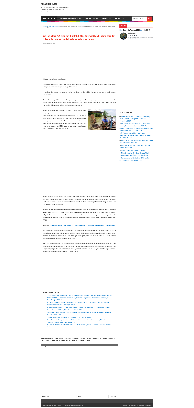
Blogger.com (148, 405)
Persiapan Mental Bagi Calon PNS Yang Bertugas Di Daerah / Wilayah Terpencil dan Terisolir (83, 225)
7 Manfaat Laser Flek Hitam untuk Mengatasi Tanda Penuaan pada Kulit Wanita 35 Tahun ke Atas (135, 135)
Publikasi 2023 (119, 18)
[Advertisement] (79, 61)
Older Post (113, 396)
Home (80, 396)
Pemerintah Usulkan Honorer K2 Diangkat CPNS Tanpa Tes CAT (69, 317)
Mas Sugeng (134, 405)
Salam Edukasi (49, 4)
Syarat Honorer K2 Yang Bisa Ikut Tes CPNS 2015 (64, 310)
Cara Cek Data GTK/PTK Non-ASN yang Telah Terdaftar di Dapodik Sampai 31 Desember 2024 (134, 119)
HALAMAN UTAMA (49, 18)
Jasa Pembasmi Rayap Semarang (133, 150)
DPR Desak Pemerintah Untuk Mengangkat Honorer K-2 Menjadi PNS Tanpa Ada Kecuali (78, 307)
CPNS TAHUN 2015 (49, 43)
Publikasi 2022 (106, 18)
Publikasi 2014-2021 (91, 18)
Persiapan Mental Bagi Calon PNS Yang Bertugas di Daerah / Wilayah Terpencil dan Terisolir (79, 295)
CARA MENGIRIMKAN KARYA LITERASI (70, 18)
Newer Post (45, 396)
